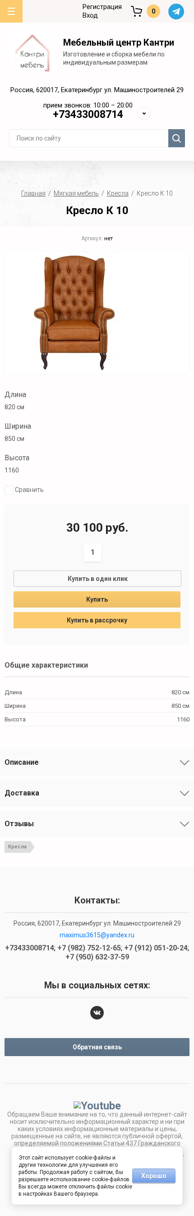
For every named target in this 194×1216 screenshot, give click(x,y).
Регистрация (102, 7)
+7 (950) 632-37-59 (88, 101)
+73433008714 (88, 114)
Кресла (118, 193)
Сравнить (29, 489)
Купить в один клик (98, 578)
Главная (33, 193)
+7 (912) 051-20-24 (88, 90)
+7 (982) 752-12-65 (88, 79)
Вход (90, 15)
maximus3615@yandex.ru (97, 935)
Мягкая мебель (76, 193)
